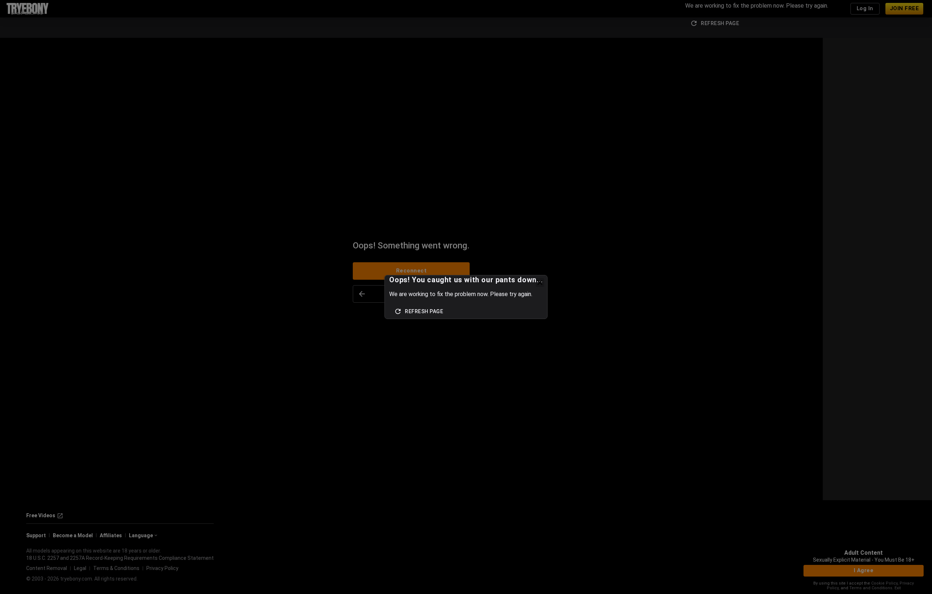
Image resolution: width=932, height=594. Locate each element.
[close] (540, 282)
